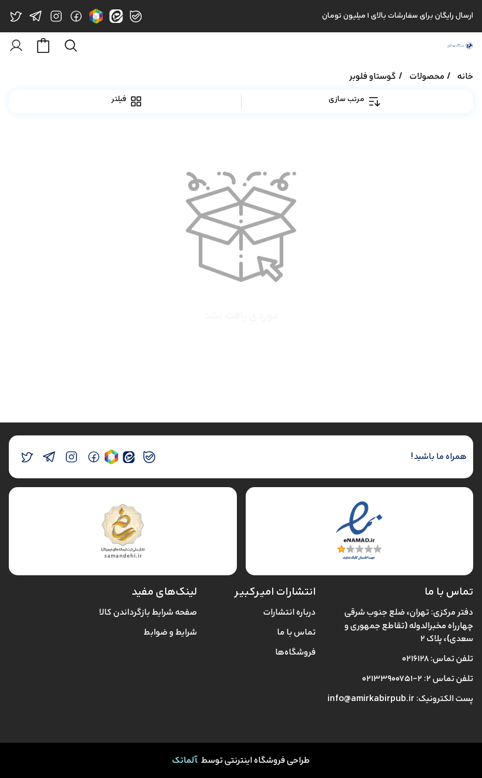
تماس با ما (296, 632)
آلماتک (185, 760)
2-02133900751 (392, 678)
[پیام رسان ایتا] (128, 457)
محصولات (427, 76)
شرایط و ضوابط (170, 632)
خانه (465, 76)
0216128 (415, 658)
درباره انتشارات (289, 612)
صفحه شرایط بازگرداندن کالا (148, 612)
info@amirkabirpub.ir (370, 698)
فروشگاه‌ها (295, 652)
